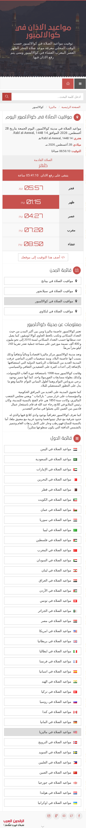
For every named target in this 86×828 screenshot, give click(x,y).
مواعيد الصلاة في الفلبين (55, 762)
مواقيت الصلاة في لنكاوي (56, 311)
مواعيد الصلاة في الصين (55, 772)
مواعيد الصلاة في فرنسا (55, 661)
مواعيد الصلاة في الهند (57, 681)
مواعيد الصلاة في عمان (56, 509)
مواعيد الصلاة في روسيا (56, 701)
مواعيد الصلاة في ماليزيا (55, 732)
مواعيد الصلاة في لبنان (57, 570)
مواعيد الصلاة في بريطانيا (55, 641)
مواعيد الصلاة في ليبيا (57, 530)
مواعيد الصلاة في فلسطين (54, 540)
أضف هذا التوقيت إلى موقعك (41, 257)
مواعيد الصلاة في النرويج (55, 742)
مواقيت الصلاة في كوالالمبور (54, 301)
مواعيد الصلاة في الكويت (55, 499)
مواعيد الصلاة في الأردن (55, 590)
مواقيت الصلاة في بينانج (57, 281)
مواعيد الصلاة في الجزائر (55, 610)
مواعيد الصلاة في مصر (56, 621)
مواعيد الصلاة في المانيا (56, 722)
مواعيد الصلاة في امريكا (55, 631)
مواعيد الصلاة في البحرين (54, 479)
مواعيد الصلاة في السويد (55, 752)
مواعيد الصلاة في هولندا (56, 792)
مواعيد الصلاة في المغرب (54, 550)
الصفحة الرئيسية (70, 107)
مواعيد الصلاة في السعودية (54, 459)
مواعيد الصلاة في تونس (56, 600)
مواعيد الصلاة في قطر (57, 489)
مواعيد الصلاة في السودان (54, 560)
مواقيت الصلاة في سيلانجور (55, 291)
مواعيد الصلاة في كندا (57, 711)
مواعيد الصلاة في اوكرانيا (55, 802)
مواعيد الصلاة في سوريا (56, 519)
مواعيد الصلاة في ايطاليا (55, 651)
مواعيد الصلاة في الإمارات (54, 469)
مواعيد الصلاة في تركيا (56, 691)
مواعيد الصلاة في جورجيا (55, 782)
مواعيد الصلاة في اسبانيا (55, 671)
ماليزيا (52, 107)
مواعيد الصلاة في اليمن (56, 449)
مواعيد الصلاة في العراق (55, 580)
